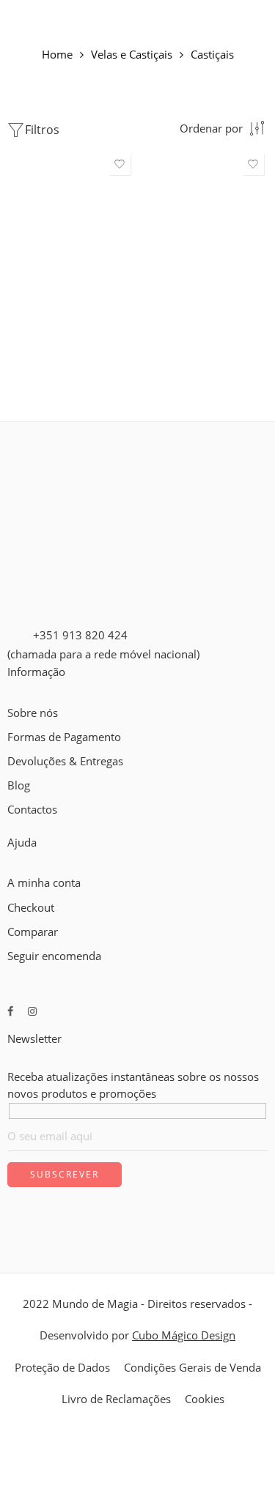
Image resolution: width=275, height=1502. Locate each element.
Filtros (42, 130)
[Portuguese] (40, 826)
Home (57, 55)
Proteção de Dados (62, 1368)
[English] (14, 826)
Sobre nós (32, 713)
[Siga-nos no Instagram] (32, 1011)
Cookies (204, 1399)
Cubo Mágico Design (183, 1335)
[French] (27, 826)
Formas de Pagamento (64, 737)
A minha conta (44, 883)
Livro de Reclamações (116, 1399)
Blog (18, 785)
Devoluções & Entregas (65, 761)
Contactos (32, 810)
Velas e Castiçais (131, 55)
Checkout (30, 908)
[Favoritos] (120, 164)
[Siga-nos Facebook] (10, 1011)
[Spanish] (53, 826)
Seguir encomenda (54, 956)
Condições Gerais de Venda (192, 1368)
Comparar (32, 932)
